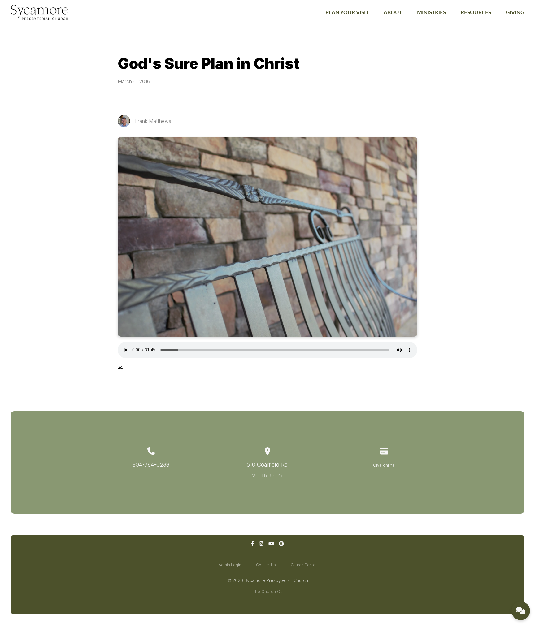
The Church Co (267, 591)
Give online (384, 465)
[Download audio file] (120, 367)
